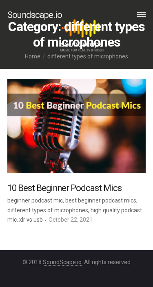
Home (32, 56)
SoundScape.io (62, 262)
